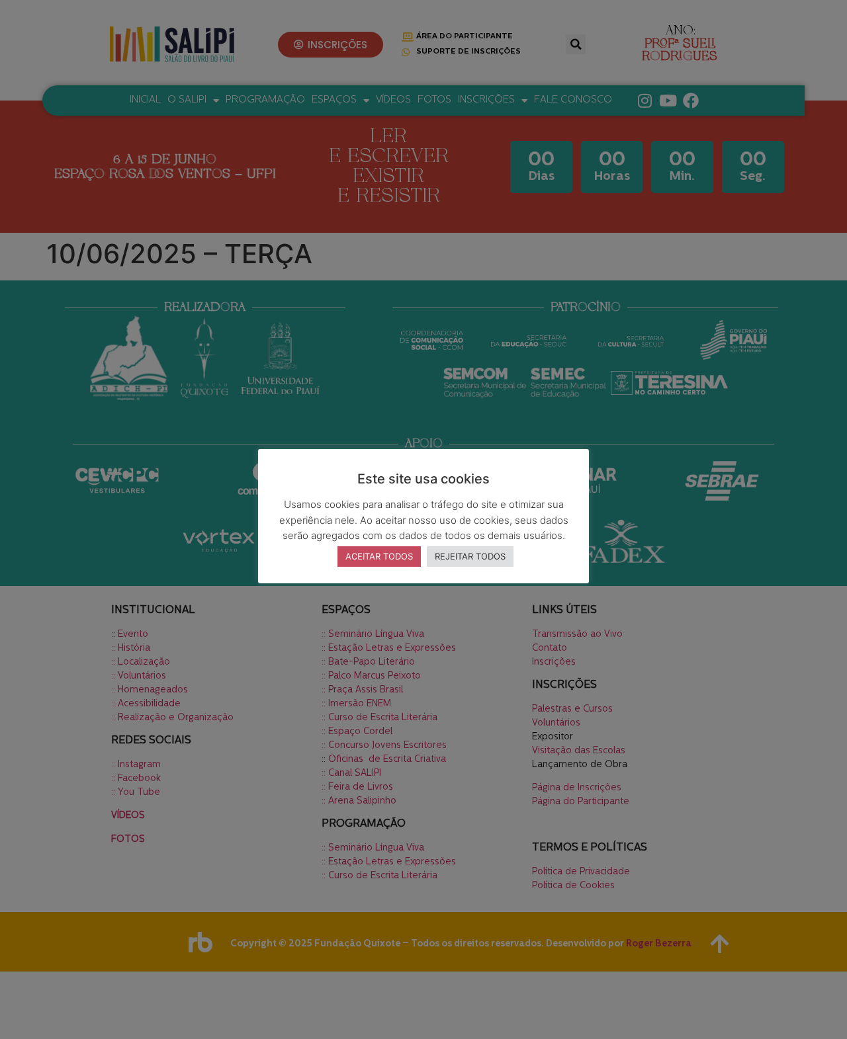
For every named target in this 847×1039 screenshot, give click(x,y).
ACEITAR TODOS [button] (379, 556)
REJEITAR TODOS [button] (470, 556)
